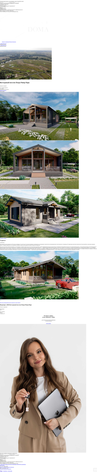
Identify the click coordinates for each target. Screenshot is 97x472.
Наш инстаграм (11, 464)
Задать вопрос (48, 323)
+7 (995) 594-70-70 (3, 43)
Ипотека (10, 41)
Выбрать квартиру (3, 90)
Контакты (14, 41)
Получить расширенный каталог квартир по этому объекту (10, 302)
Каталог (3, 41)
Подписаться (2, 465)
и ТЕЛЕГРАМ (21, 464)
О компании (7, 41)
